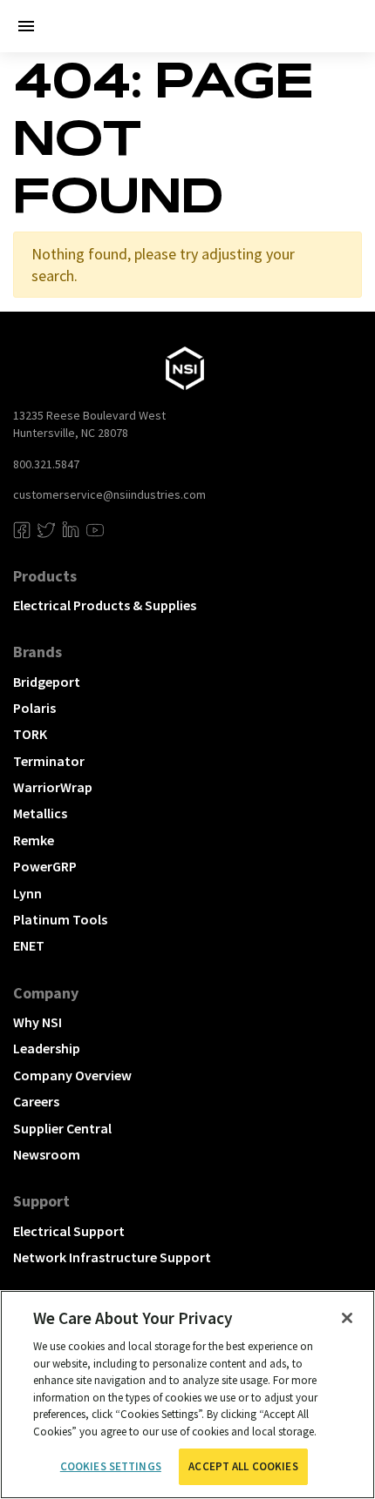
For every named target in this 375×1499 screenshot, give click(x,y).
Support (41, 1201)
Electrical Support (69, 1231)
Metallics (40, 813)
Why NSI (37, 1022)
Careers (36, 1101)
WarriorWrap (52, 787)
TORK (30, 734)
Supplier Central (62, 1128)
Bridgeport (46, 681)
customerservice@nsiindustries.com (109, 494)
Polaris (34, 707)
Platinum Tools (60, 919)
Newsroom (46, 1154)
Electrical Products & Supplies (104, 605)
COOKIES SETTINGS (110, 1466)
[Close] (347, 1318)
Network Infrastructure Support (112, 1257)
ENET (28, 945)
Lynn (27, 893)
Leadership (46, 1048)
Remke (33, 840)
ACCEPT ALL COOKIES (242, 1466)
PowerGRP (45, 866)
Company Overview (72, 1075)
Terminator (49, 761)
